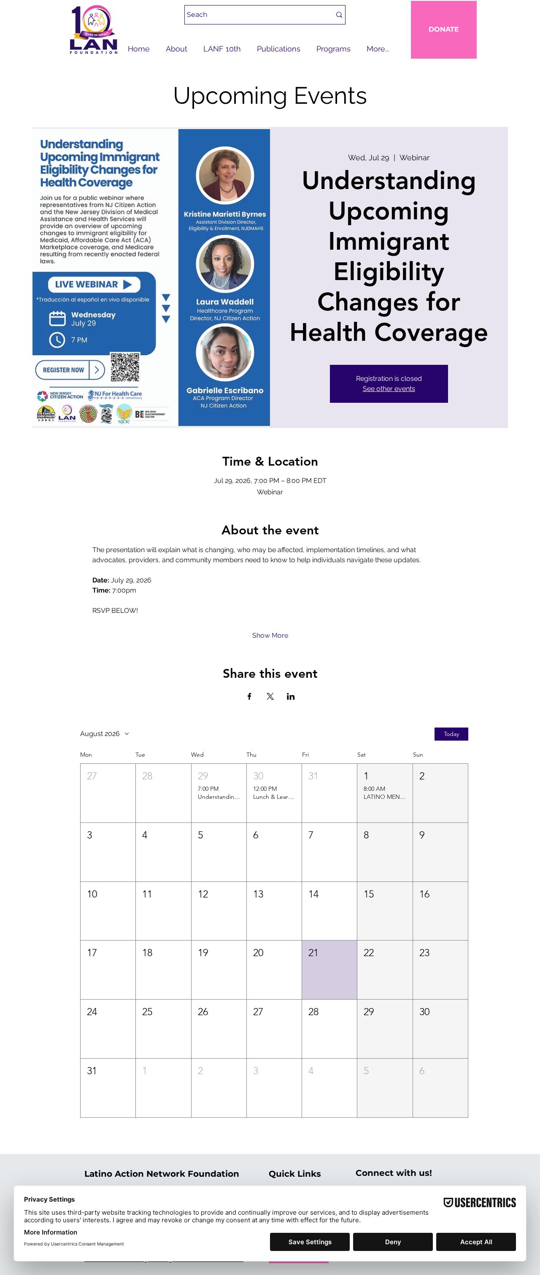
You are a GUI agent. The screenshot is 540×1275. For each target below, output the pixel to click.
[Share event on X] (270, 696)
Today (451, 734)
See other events (389, 389)
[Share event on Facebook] (250, 696)
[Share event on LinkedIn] (291, 696)
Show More (270, 635)
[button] (108, 793)
